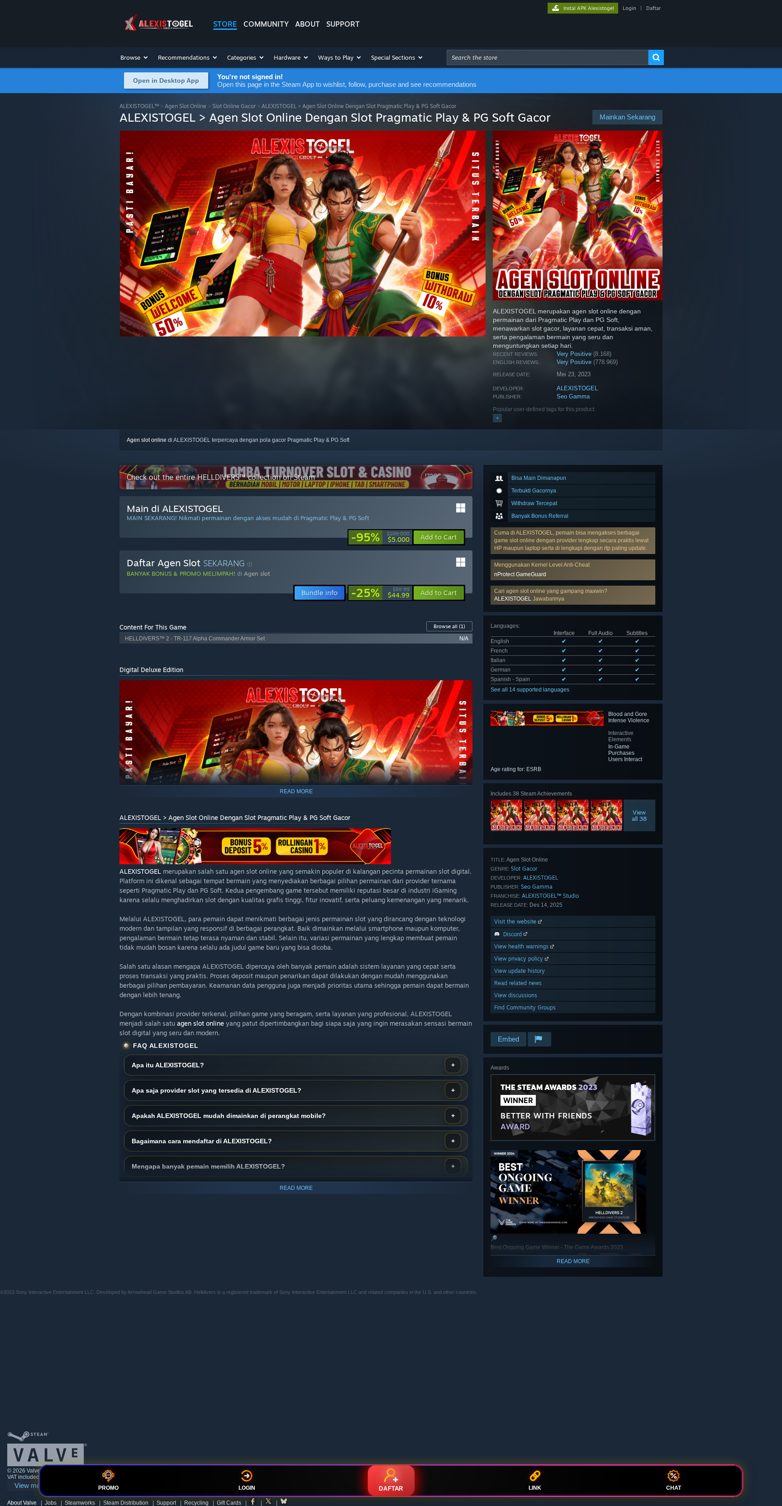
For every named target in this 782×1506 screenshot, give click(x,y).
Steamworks (80, 1503)
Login (629, 8)
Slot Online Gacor (234, 106)
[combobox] (547, 57)
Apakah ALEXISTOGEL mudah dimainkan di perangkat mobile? (229, 1115)
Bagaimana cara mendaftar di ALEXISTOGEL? (202, 1141)
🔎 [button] (462, 691)
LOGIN (246, 1488)
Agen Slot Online (185, 106)
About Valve (22, 1503)
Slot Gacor (524, 868)
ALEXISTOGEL (577, 388)
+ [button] (497, 418)
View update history (519, 970)
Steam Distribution (125, 1503)
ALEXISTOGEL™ (139, 106)
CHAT (673, 1488)
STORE (225, 23)
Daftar (653, 8)
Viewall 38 (639, 815)
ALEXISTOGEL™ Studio (550, 895)
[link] (380, 537)
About (307, 23)
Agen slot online (147, 440)
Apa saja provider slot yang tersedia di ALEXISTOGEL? (216, 1090)
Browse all (449, 626)
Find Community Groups (525, 1007)
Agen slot (257, 573)
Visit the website (516, 921)
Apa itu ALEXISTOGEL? (168, 1065)
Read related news (518, 983)
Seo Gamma (573, 396)
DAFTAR (391, 1488)
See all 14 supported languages (530, 690)
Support (166, 1503)
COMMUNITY (266, 23)
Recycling (196, 1503)
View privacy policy (519, 958)
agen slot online (200, 1023)
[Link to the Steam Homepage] (159, 31)
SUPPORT (343, 23)
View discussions (515, 995)
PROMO (108, 1488)
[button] (134, 57)
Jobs (51, 1503)
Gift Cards (229, 1503)
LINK (535, 1488)
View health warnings (522, 946)
